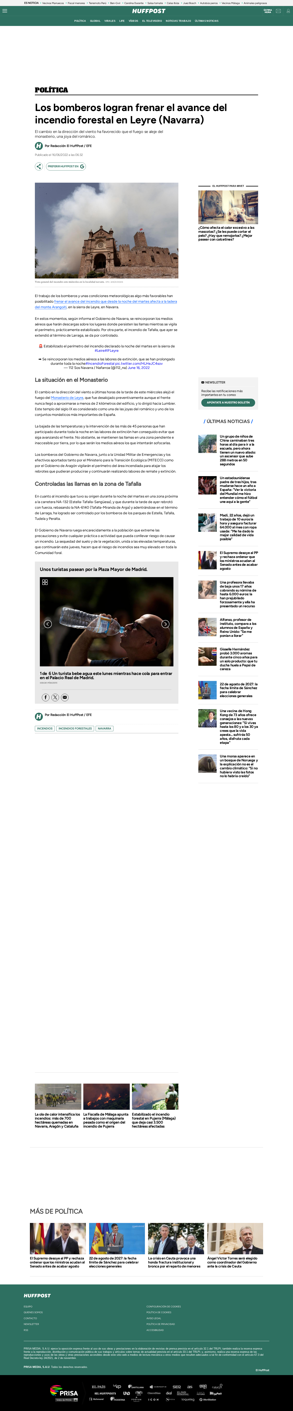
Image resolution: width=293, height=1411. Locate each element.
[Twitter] (55, 697)
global (95, 21)
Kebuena (214, 1392)
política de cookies (158, 1312)
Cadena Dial (170, 1392)
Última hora (268, 11)
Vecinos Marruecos (53, 3)
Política (51, 90)
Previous (48, 624)
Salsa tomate (155, 3)
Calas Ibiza (173, 3)
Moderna (118, 1398)
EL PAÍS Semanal (184, 1392)
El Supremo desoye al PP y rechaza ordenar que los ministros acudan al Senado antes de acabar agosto (239, 561)
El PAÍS (100, 1386)
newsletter (31, 1324)
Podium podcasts (138, 1398)
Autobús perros (209, 3)
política (80, 21)
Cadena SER (177, 1386)
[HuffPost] (37, 1295)
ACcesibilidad (155, 1330)
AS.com (189, 1386)
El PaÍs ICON (155, 1398)
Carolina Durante (134, 3)
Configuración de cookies (163, 1306)
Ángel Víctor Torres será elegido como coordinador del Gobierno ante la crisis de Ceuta (232, 1262)
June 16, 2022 (139, 368)
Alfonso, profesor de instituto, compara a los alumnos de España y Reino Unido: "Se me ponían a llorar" (238, 627)
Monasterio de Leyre (67, 397)
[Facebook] (45, 697)
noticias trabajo (178, 21)
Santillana (139, 1386)
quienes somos (33, 1312)
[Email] (65, 697)
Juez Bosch (189, 3)
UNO (128, 1392)
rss (26, 1330)
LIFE (122, 21)
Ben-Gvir (115, 3)
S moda (171, 1398)
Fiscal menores (76, 3)
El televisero (152, 21)
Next (165, 624)
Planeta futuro (200, 1392)
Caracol (217, 1386)
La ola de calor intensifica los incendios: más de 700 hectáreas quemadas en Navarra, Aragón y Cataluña (57, 1120)
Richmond (98, 1398)
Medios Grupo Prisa (65, 1399)
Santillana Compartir (160, 1386)
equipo (28, 1306)
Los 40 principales (120, 1386)
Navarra (104, 728)
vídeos (133, 21)
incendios (45, 728)
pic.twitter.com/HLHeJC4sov (139, 363)
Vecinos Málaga (231, 3)
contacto (30, 1318)
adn (202, 1386)
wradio (140, 1392)
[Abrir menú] (4, 11)
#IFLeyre (112, 350)
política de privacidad (160, 1324)
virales (109, 21)
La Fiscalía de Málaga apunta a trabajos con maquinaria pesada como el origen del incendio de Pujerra (105, 1120)
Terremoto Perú (97, 3)
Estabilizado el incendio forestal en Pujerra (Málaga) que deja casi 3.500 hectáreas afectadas (154, 1120)
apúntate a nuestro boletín (228, 402)
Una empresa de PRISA (65, 1390)
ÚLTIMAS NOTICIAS (207, 21)
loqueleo (189, 1398)
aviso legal (153, 1318)
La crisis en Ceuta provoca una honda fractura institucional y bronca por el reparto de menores (174, 1262)
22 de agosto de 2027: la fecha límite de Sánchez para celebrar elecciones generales (239, 690)
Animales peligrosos (255, 3)
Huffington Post (106, 1392)
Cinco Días (155, 1392)
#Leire (100, 350)
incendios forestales (75, 728)
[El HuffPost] (149, 11)
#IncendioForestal (100, 363)
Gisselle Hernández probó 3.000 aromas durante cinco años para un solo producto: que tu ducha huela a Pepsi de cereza (239, 659)
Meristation (208, 1398)
